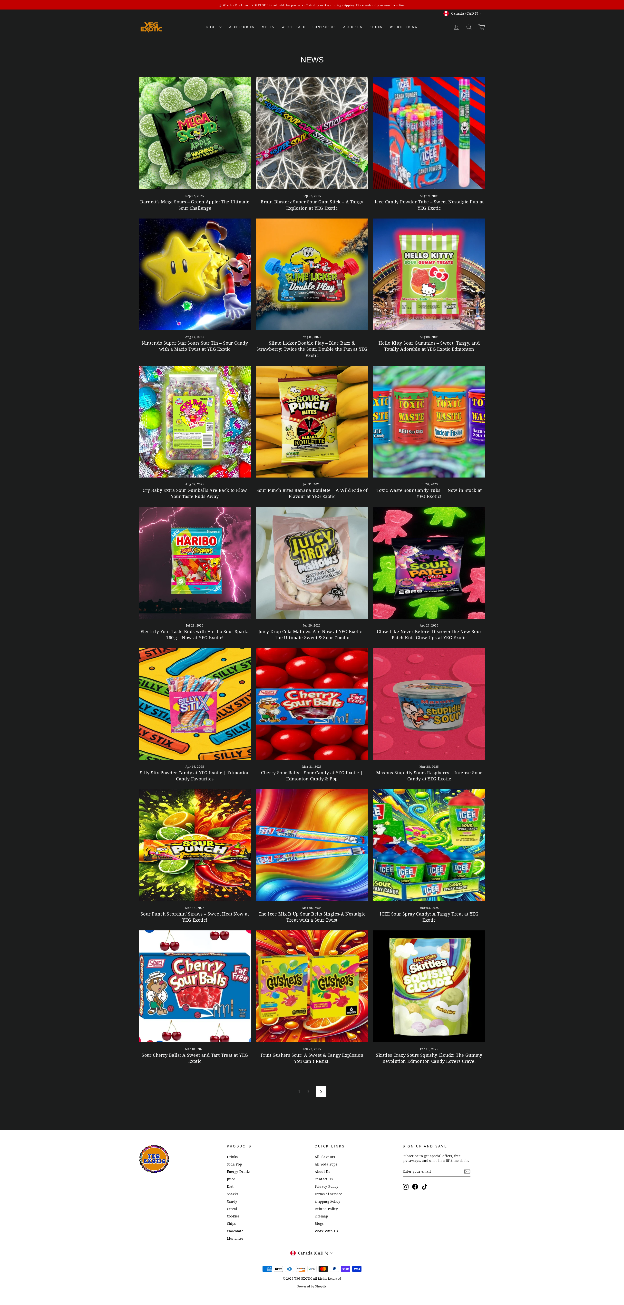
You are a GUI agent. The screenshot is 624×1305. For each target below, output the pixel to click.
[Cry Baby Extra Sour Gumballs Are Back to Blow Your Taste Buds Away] (195, 422)
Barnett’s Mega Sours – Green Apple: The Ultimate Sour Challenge (194, 205)
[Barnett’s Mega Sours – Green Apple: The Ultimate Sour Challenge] (195, 133)
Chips (231, 1223)
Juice (231, 1179)
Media (268, 27)
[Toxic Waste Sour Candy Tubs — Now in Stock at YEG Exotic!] (429, 422)
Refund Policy (326, 1208)
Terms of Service (328, 1194)
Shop (212, 27)
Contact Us (324, 1179)
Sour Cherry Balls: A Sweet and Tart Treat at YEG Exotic (195, 1058)
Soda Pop (234, 1164)
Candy (232, 1201)
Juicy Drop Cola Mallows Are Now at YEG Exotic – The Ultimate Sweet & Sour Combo (312, 634)
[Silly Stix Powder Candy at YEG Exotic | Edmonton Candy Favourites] (195, 704)
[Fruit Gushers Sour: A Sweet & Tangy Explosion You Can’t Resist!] (312, 986)
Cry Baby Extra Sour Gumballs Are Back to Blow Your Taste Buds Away (195, 493)
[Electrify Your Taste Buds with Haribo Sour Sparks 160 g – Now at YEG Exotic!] (195, 563)
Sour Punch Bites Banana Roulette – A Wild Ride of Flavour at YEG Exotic (312, 493)
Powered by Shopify (312, 1286)
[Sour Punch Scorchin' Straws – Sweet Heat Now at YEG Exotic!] (195, 845)
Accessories (241, 27)
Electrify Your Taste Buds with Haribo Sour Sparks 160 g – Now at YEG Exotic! (195, 634)
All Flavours (325, 1157)
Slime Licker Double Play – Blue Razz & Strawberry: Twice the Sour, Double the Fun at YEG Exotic (312, 349)
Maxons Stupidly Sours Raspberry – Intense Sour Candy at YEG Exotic (429, 776)
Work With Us (326, 1231)
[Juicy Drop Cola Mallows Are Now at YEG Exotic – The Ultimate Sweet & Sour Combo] (312, 563)
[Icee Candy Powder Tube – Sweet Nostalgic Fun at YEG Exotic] (429, 133)
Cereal (232, 1208)
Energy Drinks (239, 1171)
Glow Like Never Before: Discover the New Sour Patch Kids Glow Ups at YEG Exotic (429, 634)
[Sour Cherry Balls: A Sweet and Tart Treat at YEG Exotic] (195, 986)
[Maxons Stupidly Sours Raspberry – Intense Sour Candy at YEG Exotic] (429, 704)
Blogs (319, 1223)
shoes (376, 27)
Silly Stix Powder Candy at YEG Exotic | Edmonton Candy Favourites (195, 776)
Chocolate (235, 1231)
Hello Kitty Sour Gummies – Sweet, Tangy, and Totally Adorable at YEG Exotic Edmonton (429, 346)
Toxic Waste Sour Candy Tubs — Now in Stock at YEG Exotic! (429, 493)
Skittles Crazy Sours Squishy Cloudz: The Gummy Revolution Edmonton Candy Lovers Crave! (429, 1058)
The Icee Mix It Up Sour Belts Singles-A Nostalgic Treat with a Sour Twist (312, 917)
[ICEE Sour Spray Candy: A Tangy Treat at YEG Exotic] (429, 845)
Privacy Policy (327, 1186)
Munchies (235, 1238)
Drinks (232, 1157)
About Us (352, 27)
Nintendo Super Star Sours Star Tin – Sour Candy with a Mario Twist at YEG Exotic (195, 346)
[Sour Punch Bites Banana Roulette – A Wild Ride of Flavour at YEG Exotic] (312, 422)
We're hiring (404, 27)
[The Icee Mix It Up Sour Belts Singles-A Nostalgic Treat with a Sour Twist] (312, 845)
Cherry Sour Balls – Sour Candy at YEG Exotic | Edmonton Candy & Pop (312, 776)
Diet (230, 1186)
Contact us (324, 27)
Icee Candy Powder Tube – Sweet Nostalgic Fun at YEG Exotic (429, 205)
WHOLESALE (293, 27)
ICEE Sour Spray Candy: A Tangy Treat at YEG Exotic (429, 917)
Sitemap (321, 1216)
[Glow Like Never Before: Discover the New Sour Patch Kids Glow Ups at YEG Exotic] (429, 563)
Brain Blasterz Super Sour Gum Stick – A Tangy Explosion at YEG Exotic (312, 205)
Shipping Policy (327, 1201)
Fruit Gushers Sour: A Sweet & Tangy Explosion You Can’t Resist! (312, 1058)
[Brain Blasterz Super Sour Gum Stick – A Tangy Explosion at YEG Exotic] (312, 133)
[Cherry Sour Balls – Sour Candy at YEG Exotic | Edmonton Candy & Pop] (312, 704)
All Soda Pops (326, 1164)
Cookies (233, 1216)
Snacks (232, 1194)
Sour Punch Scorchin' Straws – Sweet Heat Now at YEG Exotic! (195, 917)
